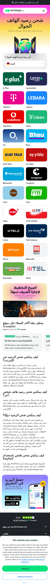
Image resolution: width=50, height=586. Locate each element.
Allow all (25, 568)
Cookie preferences (25, 576)
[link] (13, 498)
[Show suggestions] (42, 64)
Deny (25, 583)
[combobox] (25, 63)
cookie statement (28, 559)
